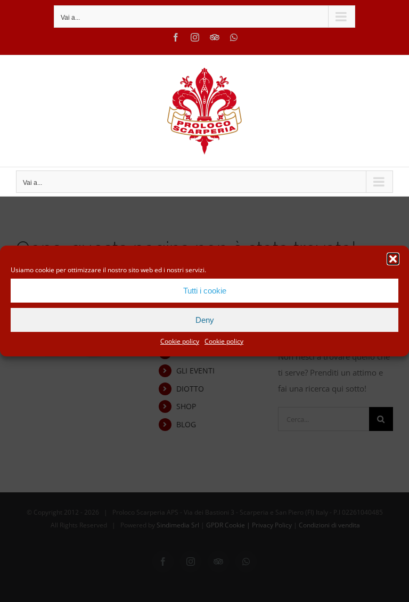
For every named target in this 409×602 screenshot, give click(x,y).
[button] (393, 259)
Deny (204, 319)
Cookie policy (179, 341)
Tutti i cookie (204, 290)
